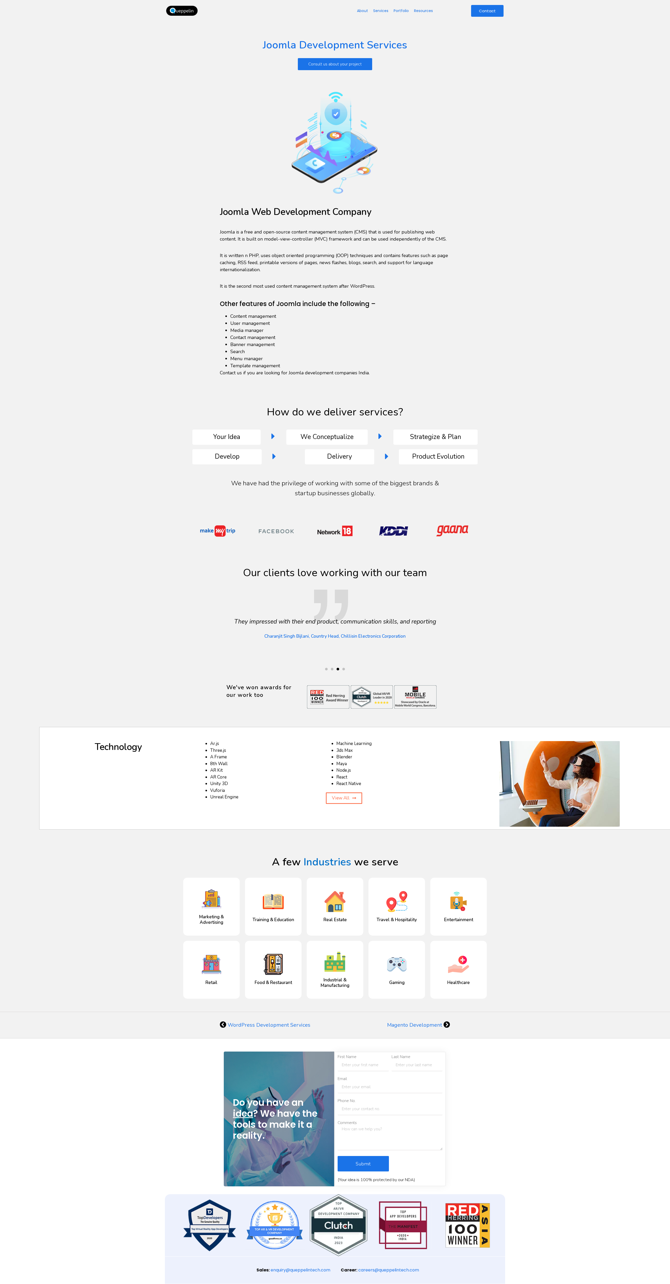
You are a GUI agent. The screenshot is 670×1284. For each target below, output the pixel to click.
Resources (423, 10)
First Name (347, 1057)
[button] (326, 669)
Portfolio (401, 10)
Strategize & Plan (435, 436)
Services (380, 10)
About (362, 10)
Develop (227, 456)
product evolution (438, 456)
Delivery (339, 456)
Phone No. (347, 1101)
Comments (347, 1123)
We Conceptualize (327, 436)
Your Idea (226, 436)
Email (342, 1079)
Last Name (401, 1057)
